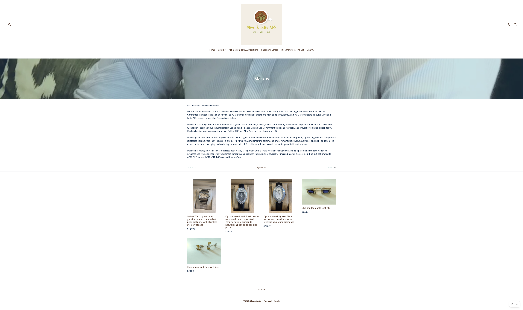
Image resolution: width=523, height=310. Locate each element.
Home (212, 50)
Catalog (222, 50)
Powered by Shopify (272, 301)
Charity (310, 50)
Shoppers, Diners (269, 50)
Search (261, 289)
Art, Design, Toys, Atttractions (243, 50)
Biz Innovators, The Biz (292, 50)
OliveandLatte (255, 301)
